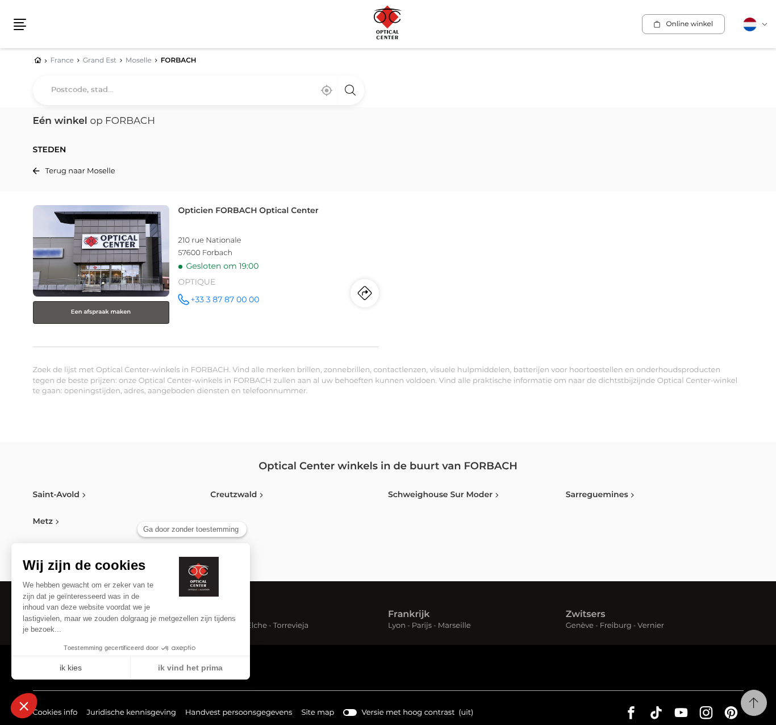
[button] (20, 24)
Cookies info (55, 714)
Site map (317, 712)
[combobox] (198, 90)
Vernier (650, 626)
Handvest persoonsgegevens (238, 714)
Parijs (422, 626)
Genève (580, 626)
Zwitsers (586, 614)
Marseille (454, 626)
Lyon (397, 626)
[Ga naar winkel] (206, 274)
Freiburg (616, 626)
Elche (257, 626)
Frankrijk (409, 614)
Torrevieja (290, 626)
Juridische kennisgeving (131, 714)
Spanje (226, 614)
